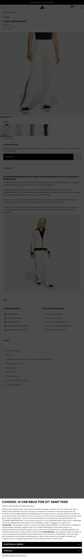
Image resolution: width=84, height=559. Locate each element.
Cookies (54, 523)
